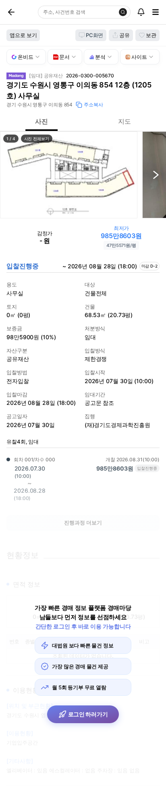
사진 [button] (41, 121)
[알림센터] (141, 12)
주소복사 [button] (93, 105)
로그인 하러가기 (88, 714)
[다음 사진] (156, 175)
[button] (68, 175)
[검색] (123, 12)
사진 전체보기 (36, 138)
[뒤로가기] (20, 12)
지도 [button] (124, 121)
